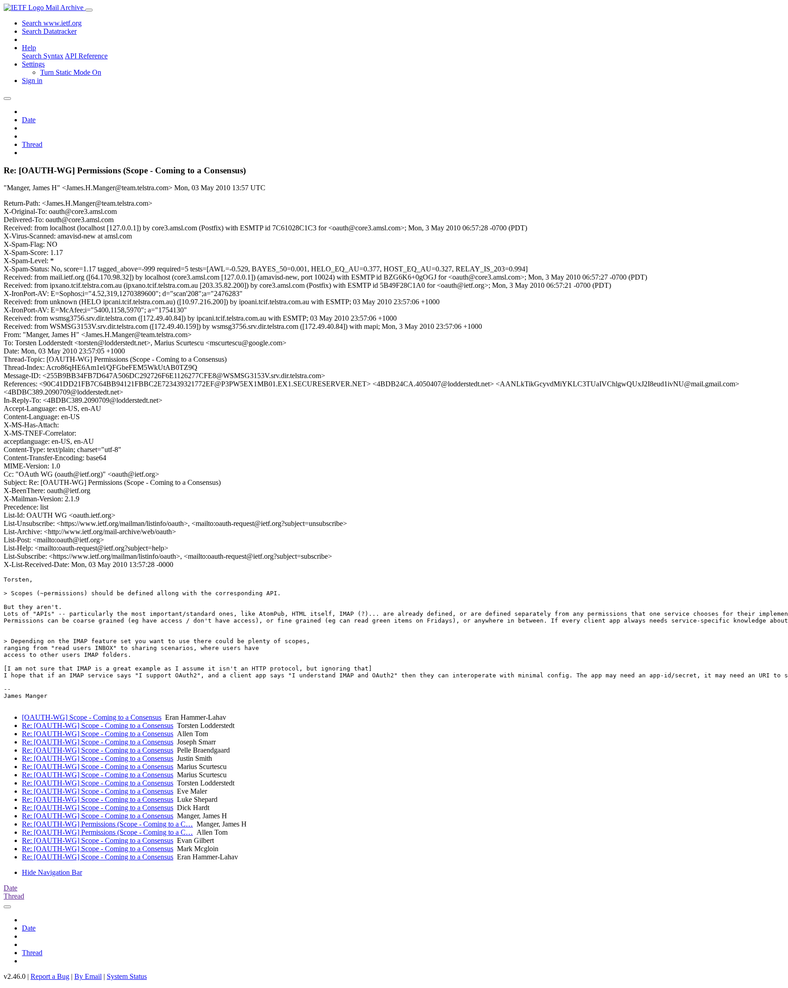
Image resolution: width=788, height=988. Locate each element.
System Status (127, 976)
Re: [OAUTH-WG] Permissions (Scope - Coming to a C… (107, 824)
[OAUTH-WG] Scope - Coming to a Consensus (91, 717)
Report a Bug (50, 976)
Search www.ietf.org (52, 23)
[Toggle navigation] (89, 10)
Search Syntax (42, 56)
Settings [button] (33, 64)
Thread (32, 144)
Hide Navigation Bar (52, 872)
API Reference (86, 56)
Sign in (32, 80)
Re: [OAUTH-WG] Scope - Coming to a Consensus (97, 725)
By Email (88, 976)
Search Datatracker (49, 31)
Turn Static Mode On (70, 72)
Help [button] (29, 48)
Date (29, 120)
